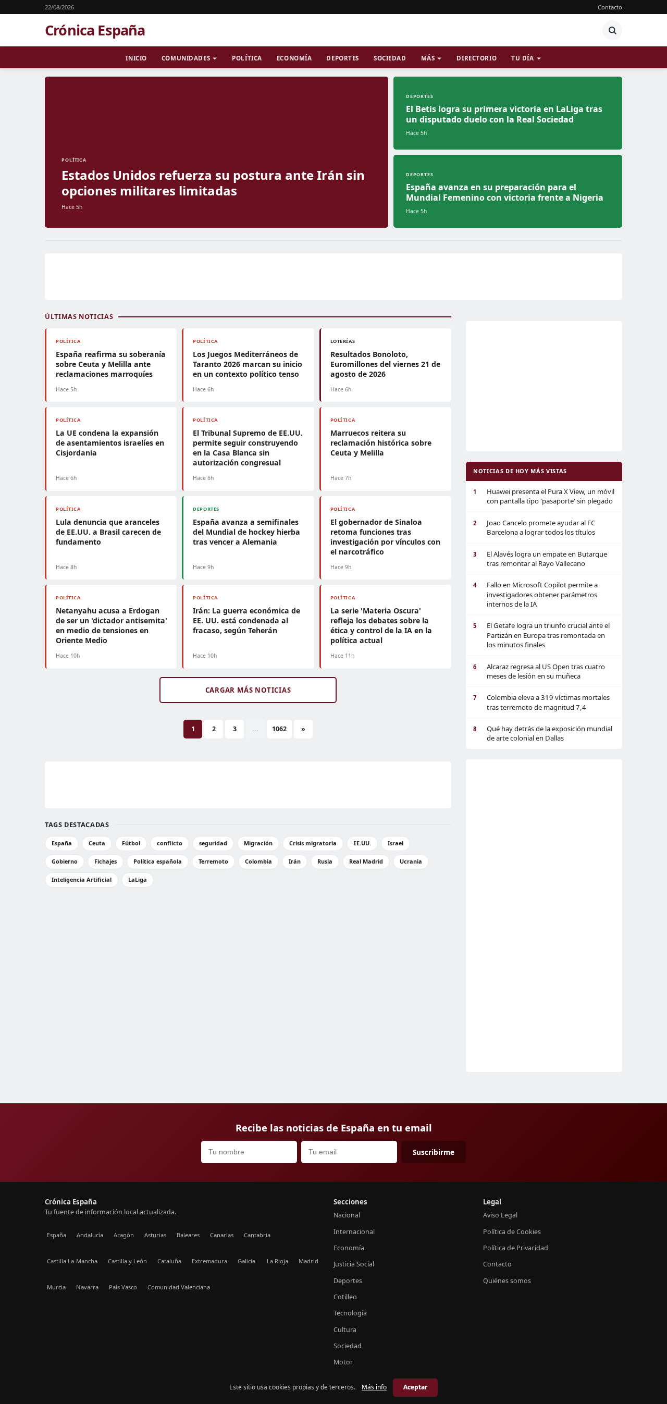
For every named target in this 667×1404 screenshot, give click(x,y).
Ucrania (411, 861)
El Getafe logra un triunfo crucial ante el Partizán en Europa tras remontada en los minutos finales (541, 635)
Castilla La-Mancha (72, 1261)
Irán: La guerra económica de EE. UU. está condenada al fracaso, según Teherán (246, 620)
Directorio (476, 58)
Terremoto (213, 861)
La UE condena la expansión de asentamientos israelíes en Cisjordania (110, 443)
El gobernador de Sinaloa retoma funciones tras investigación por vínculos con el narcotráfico (385, 537)
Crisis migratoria (313, 843)
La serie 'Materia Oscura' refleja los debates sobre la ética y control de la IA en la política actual (381, 625)
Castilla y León (127, 1261)
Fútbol (131, 843)
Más (428, 58)
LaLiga (137, 879)
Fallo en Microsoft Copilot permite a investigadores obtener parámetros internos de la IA (535, 594)
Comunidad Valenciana (178, 1287)
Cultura (345, 1329)
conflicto (169, 843)
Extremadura (209, 1261)
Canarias (221, 1235)
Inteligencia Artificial (82, 879)
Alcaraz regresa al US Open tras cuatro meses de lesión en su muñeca (539, 671)
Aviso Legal (500, 1215)
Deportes (342, 58)
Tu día (522, 58)
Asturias (155, 1235)
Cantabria (257, 1235)
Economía (294, 58)
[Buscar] (612, 30)
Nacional (347, 1215)
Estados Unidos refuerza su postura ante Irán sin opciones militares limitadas (213, 182)
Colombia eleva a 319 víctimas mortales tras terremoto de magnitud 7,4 (541, 702)
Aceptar (415, 1387)
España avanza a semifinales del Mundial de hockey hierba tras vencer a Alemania (246, 532)
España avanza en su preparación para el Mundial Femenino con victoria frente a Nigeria (504, 192)
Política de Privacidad (515, 1247)
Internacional (354, 1231)
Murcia (56, 1287)
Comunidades (186, 58)
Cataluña (169, 1261)
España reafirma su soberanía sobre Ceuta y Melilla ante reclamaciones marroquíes (111, 364)
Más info (374, 1387)
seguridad (213, 843)
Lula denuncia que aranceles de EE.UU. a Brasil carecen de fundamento (108, 532)
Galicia (246, 1261)
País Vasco (123, 1287)
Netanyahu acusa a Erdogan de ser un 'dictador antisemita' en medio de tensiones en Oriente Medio (111, 625)
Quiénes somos (507, 1280)
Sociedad (390, 58)
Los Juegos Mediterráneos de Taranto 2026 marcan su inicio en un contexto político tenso (247, 364)
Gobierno (65, 861)
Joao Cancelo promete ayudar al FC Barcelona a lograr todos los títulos (534, 527)
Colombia (258, 861)
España (62, 843)
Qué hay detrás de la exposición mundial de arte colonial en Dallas (542, 733)
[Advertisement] (333, 276)
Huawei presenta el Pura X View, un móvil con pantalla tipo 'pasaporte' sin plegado (543, 496)
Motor (343, 1362)
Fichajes (105, 861)
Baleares (188, 1235)
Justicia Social (354, 1264)
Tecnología (350, 1313)
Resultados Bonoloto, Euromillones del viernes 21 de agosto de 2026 (385, 364)
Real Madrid (366, 861)
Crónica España (95, 30)
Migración (258, 843)
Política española (157, 861)
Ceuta (97, 843)
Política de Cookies (512, 1231)
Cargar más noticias (248, 690)
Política (247, 58)
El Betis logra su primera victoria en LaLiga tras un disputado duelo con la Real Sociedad (504, 114)
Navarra (87, 1287)
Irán (295, 861)
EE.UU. (362, 843)
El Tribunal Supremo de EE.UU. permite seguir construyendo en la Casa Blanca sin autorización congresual (248, 447)
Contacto (610, 7)
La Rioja (277, 1261)
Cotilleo (345, 1296)
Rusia (324, 861)
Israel (395, 843)
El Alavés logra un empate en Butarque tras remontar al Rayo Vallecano (540, 558)
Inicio (136, 58)
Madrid (308, 1261)
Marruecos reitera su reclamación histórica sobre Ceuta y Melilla (380, 443)
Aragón (124, 1235)
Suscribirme (433, 1152)
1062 (279, 728)
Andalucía (90, 1235)
